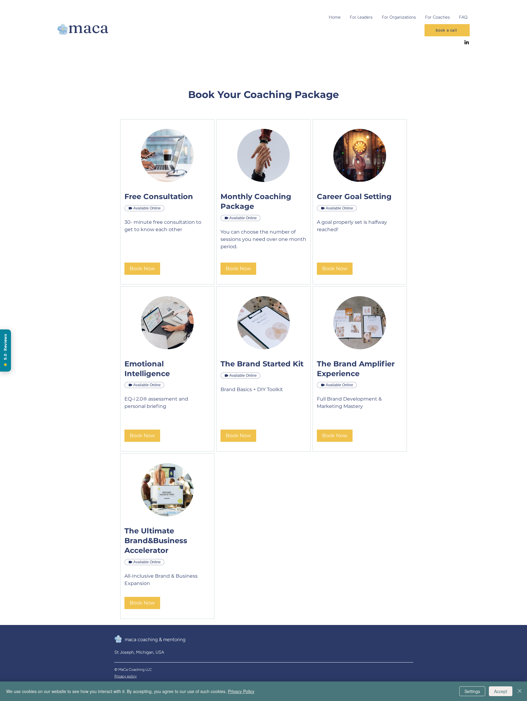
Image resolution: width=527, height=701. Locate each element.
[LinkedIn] (467, 42)
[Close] (519, 691)
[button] (142, 269)
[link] (167, 197)
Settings (472, 691)
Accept (500, 691)
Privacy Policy (241, 691)
